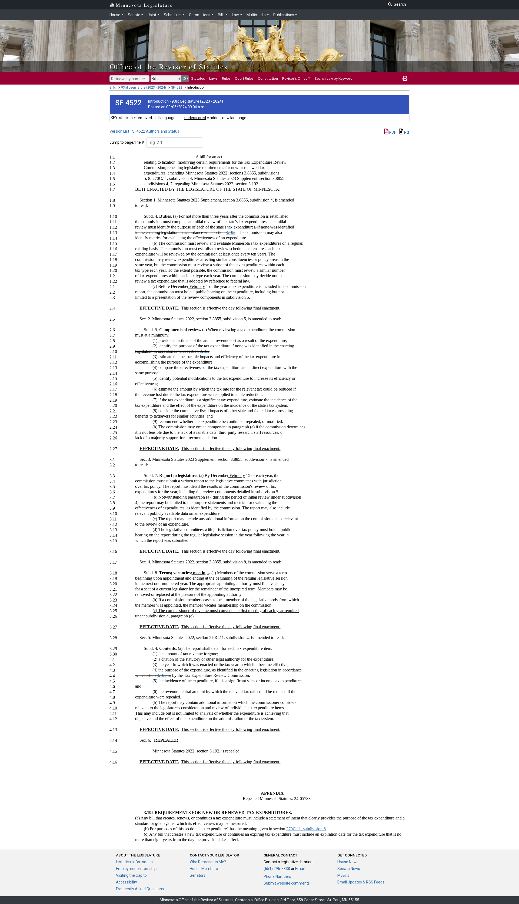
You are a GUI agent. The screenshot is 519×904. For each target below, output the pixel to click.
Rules (226, 78)
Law (235, 15)
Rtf (406, 132)
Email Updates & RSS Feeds (360, 882)
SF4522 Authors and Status (155, 131)
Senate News (348, 868)
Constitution (268, 78)
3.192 (230, 232)
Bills (221, 15)
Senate (134, 15)
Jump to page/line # (126, 142)
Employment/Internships (137, 868)
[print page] (405, 78)
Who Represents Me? (208, 862)
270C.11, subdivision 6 (306, 828)
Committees (199, 15)
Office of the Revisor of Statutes (169, 66)
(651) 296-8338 (277, 868)
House (114, 15)
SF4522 (176, 87)
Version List (119, 131)
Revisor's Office (294, 78)
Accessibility (126, 882)
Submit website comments (287, 883)
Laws (213, 78)
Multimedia (256, 15)
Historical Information (134, 862)
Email (300, 868)
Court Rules (244, 78)
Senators (197, 875)
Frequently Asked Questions (140, 889)
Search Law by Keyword (333, 78)
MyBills (343, 875)
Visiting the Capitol (132, 875)
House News (347, 862)
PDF (392, 132)
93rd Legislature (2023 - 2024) (143, 87)
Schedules (173, 15)
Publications (283, 15)
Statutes (198, 78)
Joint (152, 15)
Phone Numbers (277, 876)
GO (185, 78)
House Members (204, 868)
